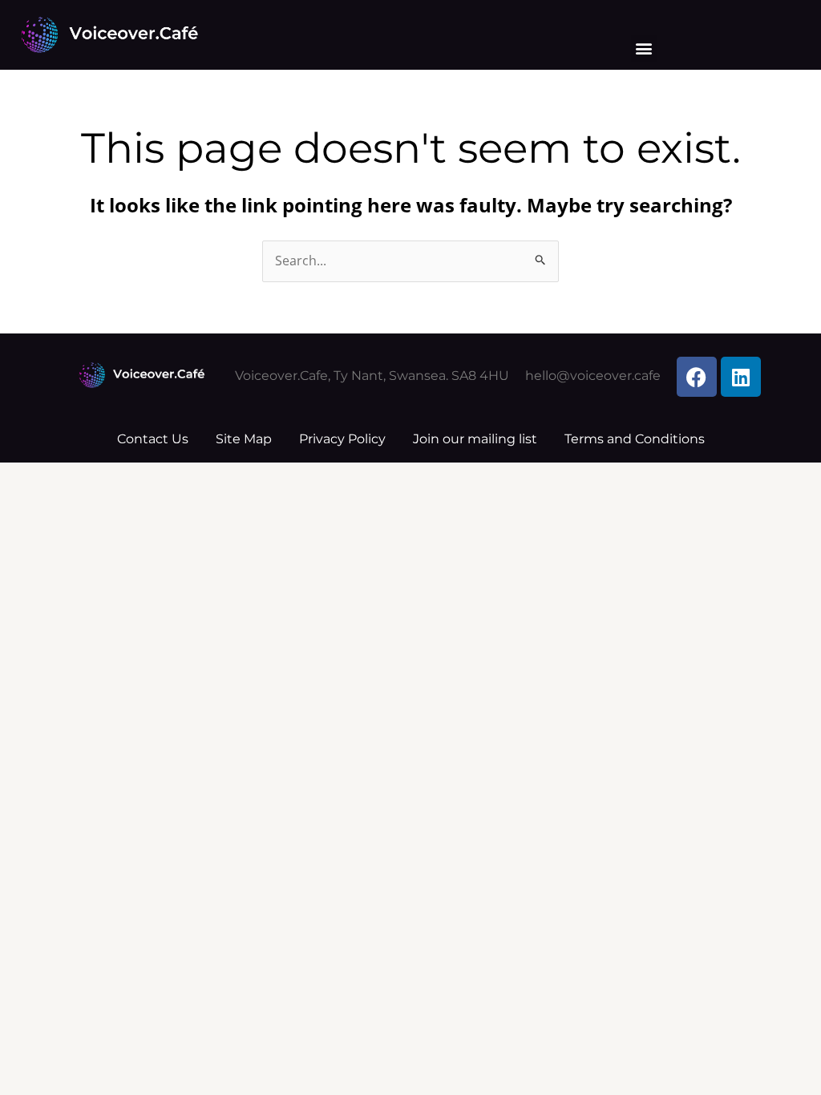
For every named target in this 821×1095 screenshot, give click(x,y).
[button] (644, 48)
